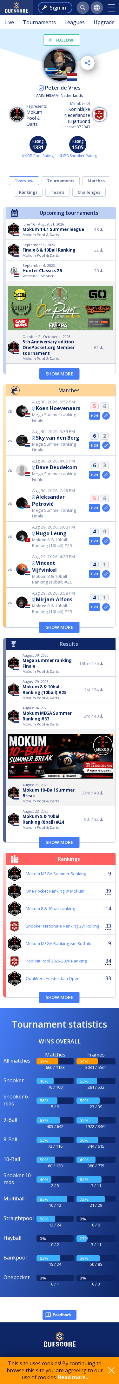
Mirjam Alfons (54, 599)
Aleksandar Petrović (48, 500)
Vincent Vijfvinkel (44, 566)
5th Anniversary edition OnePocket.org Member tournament (49, 347)
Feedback (62, 1315)
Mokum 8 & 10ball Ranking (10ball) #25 (45, 689)
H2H (94, 416)
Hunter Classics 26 (42, 270)
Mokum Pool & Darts (34, 118)
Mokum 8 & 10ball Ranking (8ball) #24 (43, 819)
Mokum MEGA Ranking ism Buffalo (58, 943)
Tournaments (39, 22)
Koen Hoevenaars (58, 408)
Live (9, 22)
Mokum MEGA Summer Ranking (56, 873)
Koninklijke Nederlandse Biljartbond (77, 115)
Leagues (74, 22)
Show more (59, 374)
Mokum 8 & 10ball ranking (50, 908)
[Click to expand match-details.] (106, 416)
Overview (24, 181)
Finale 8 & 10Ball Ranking (49, 250)
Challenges (89, 192)
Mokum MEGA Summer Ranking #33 (47, 716)
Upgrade (104, 22)
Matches (96, 181)
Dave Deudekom (56, 467)
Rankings (28, 192)
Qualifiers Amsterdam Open (53, 978)
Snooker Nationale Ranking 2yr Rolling (62, 926)
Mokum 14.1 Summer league (53, 229)
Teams (57, 192)
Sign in (58, 7)
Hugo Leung (51, 533)
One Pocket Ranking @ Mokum (55, 891)
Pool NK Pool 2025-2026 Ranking (56, 961)
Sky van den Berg (57, 437)
